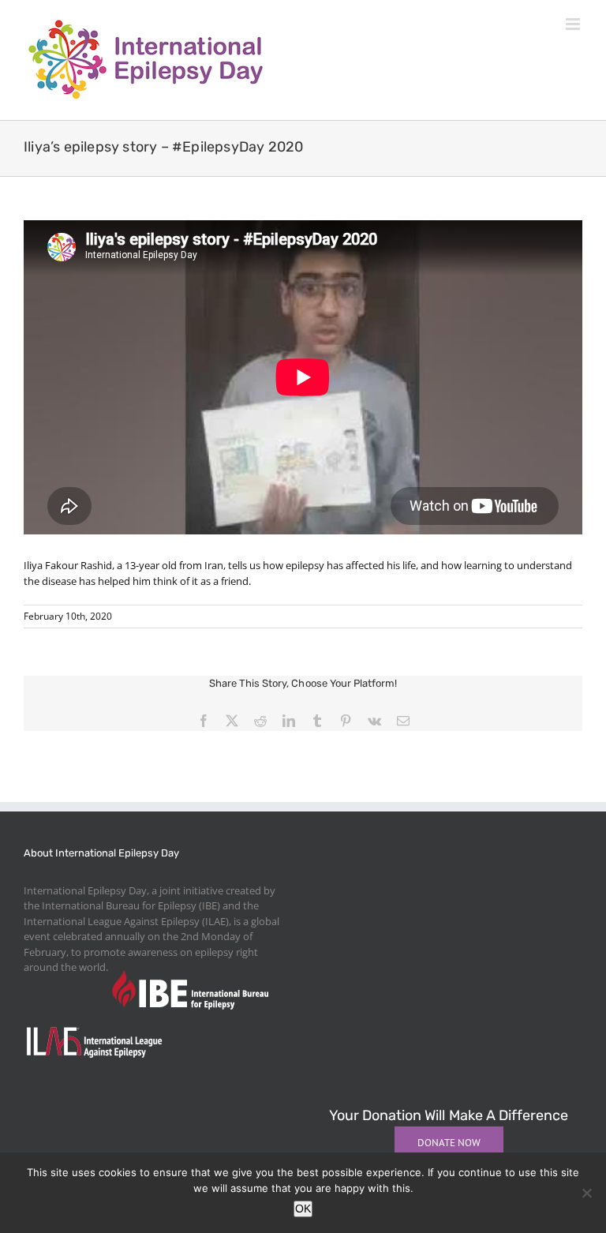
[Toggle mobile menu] (574, 24)
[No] (586, 1193)
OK (303, 1208)
